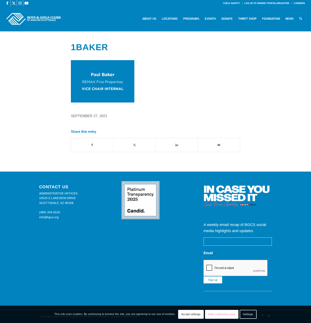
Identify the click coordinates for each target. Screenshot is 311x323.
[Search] (300, 18)
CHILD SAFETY (231, 3)
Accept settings (191, 314)
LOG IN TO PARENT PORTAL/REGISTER (266, 3)
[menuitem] (231, 3)
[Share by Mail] (219, 145)
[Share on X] (135, 145)
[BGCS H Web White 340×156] (33, 18)
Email (209, 253)
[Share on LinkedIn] (177, 145)
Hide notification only (221, 314)
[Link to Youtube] (26, 3)
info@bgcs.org (49, 217)
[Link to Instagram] (20, 3)
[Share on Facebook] (92, 145)
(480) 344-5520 (49, 212)
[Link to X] (14, 3)
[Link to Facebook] (7, 3)
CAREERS (299, 3)
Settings (248, 314)
